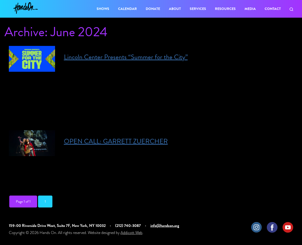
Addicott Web (131, 232)
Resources (225, 8)
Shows (103, 8)
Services (198, 8)
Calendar (127, 8)
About (175, 8)
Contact (273, 8)
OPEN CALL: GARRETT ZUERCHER (116, 141)
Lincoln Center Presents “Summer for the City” (126, 57)
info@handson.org (164, 225)
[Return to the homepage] (25, 8)
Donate (153, 8)
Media (250, 8)
